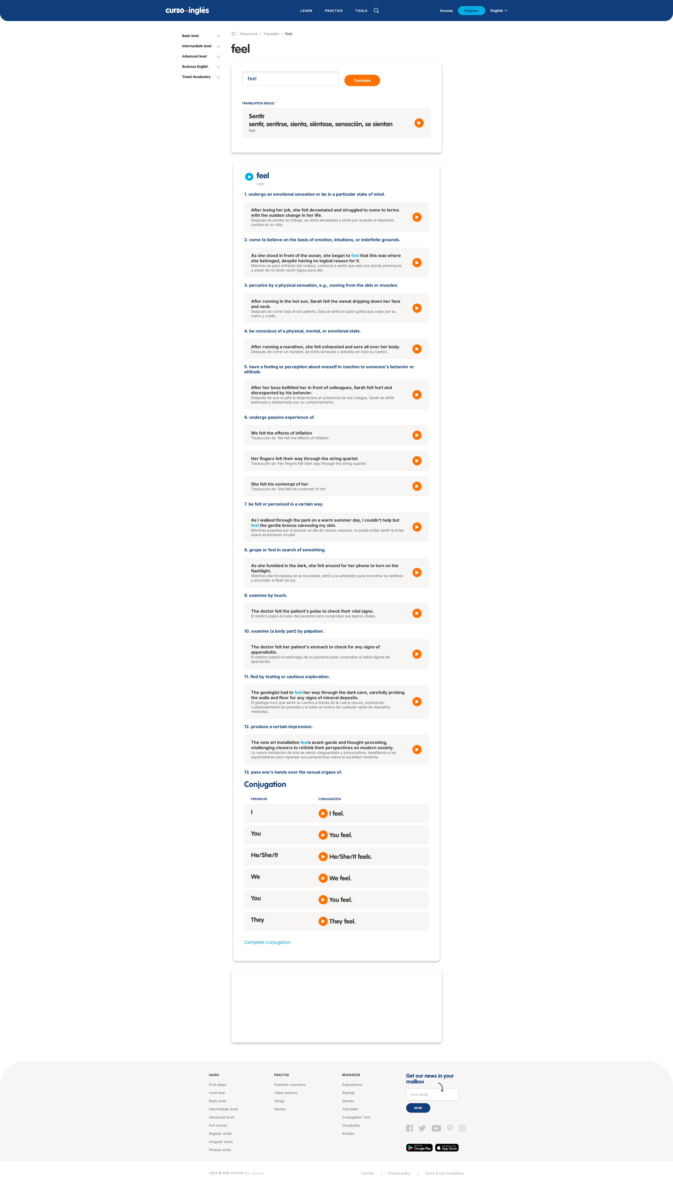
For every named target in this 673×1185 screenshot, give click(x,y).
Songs (279, 1101)
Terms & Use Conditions (444, 1173)
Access (446, 10)
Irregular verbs (221, 1141)
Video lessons (285, 1093)
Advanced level (221, 1117)
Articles (348, 1133)
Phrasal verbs (220, 1150)
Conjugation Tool (356, 1117)
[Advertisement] (336, 1005)
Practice (281, 1075)
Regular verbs (220, 1133)
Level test (217, 1093)
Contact (367, 1173)
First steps (217, 1084)
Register (472, 10)
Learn (214, 1075)
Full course (218, 1125)
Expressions (352, 1084)
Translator (271, 34)
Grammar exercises (290, 1084)
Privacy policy (399, 1173)
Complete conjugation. (268, 942)
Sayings (348, 1093)
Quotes (348, 1101)
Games (279, 1109)
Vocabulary (351, 1125)
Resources (351, 1075)
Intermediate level (223, 1109)
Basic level (217, 1101)
